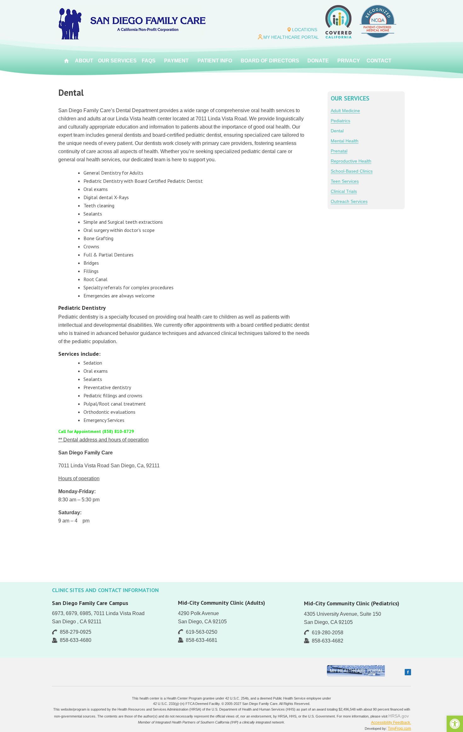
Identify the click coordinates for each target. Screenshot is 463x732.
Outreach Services (349, 201)
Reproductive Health (351, 161)
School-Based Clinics (352, 171)
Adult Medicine (345, 110)
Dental (337, 130)
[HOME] (66, 61)
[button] (455, 724)
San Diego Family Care (131, 22)
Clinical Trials (344, 191)
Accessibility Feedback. (391, 722)
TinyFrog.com (399, 728)
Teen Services (345, 181)
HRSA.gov (398, 715)
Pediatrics (340, 120)
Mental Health (344, 140)
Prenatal (339, 150)
